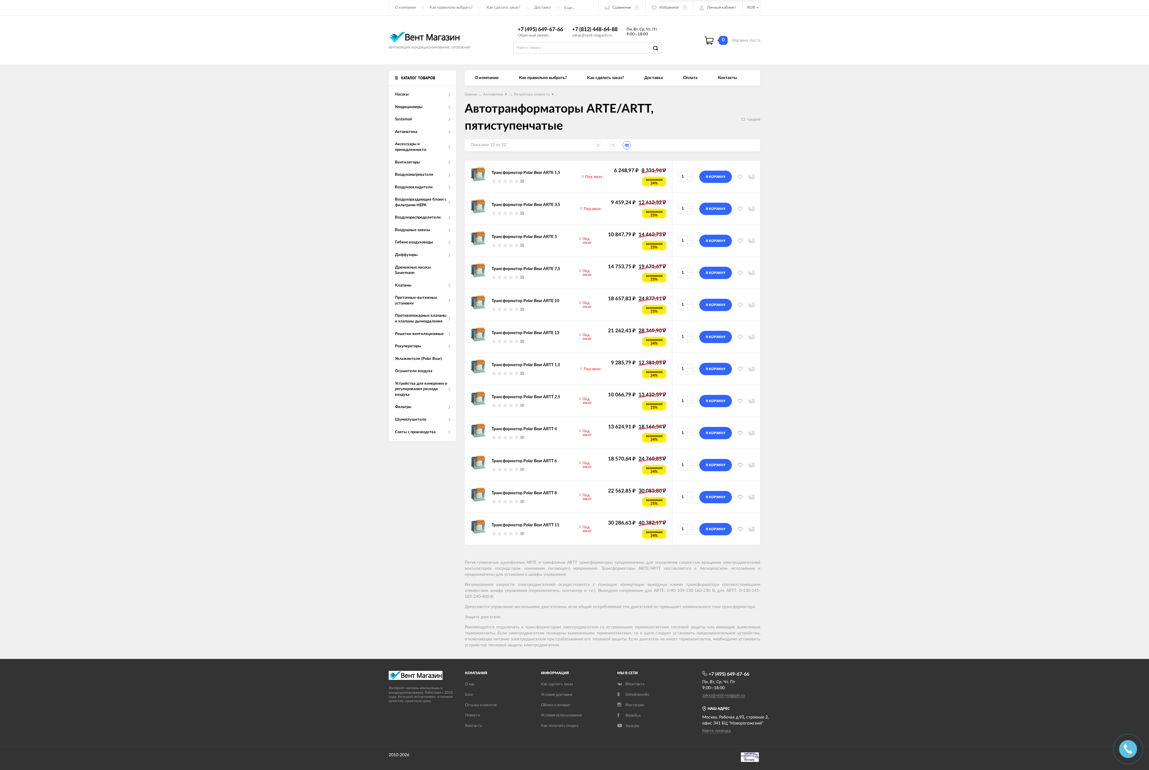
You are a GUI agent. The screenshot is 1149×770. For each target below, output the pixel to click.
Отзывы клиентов (481, 705)
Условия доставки (556, 695)
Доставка (542, 8)
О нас (470, 684)
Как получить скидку (560, 726)
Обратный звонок (533, 35)
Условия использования (561, 715)
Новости (472, 715)
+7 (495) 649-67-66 (540, 29)
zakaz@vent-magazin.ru (592, 35)
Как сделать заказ (557, 684)
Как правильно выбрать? (451, 8)
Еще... (569, 8)
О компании (405, 8)
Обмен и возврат (556, 705)
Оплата (690, 78)
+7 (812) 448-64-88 (595, 29)
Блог (469, 695)
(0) (522, 181)
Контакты (727, 78)
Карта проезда (716, 731)
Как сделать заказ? (503, 8)
